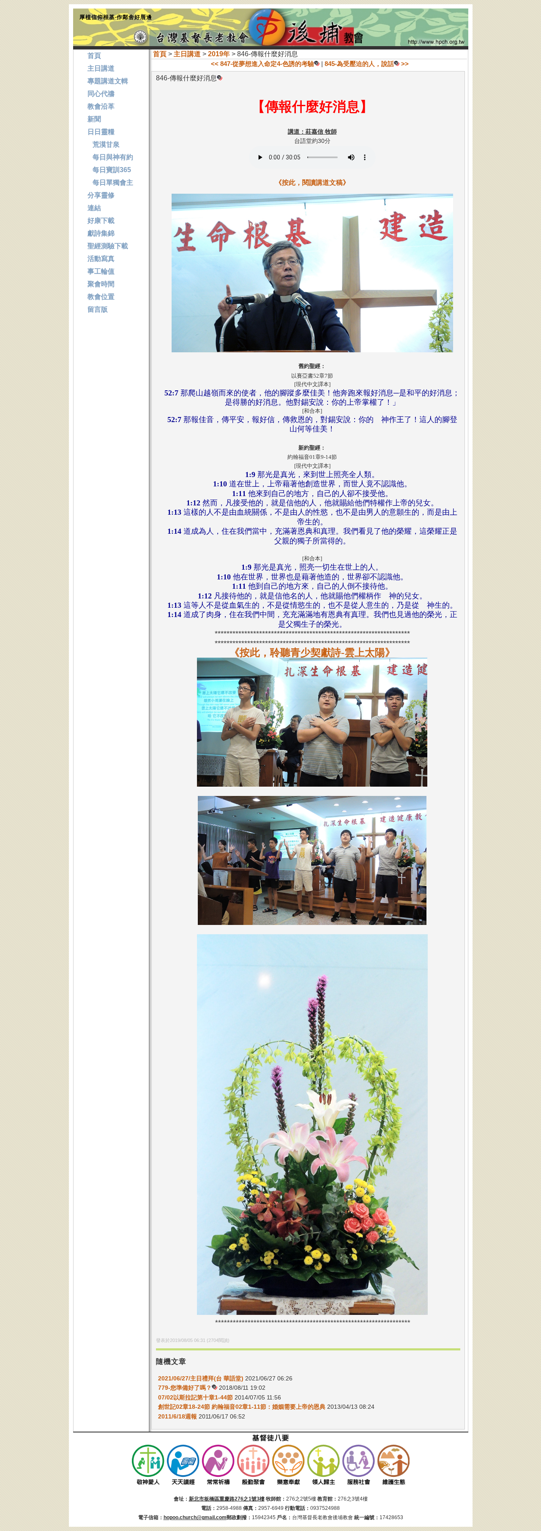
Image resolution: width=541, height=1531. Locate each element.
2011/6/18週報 (177, 1416)
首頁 (160, 54)
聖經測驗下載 (107, 246)
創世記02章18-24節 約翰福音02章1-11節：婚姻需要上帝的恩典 (241, 1406)
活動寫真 (101, 258)
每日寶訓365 (109, 169)
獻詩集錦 (101, 233)
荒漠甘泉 (103, 144)
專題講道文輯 (107, 81)
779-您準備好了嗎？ (185, 1387)
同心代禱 (101, 93)
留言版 (97, 309)
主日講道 (187, 54)
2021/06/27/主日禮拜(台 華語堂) (200, 1378)
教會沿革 (101, 106)
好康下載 (101, 220)
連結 (94, 207)
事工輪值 (101, 271)
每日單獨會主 (110, 182)
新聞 (94, 119)
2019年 (219, 54)
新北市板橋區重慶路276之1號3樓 (227, 1499)
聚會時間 (101, 284)
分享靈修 (101, 195)
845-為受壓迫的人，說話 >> (367, 63)
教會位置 (101, 296)
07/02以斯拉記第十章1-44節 (195, 1397)
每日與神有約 (110, 157)
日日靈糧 (101, 131)
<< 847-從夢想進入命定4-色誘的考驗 (262, 63)
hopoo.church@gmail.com (195, 1517)
